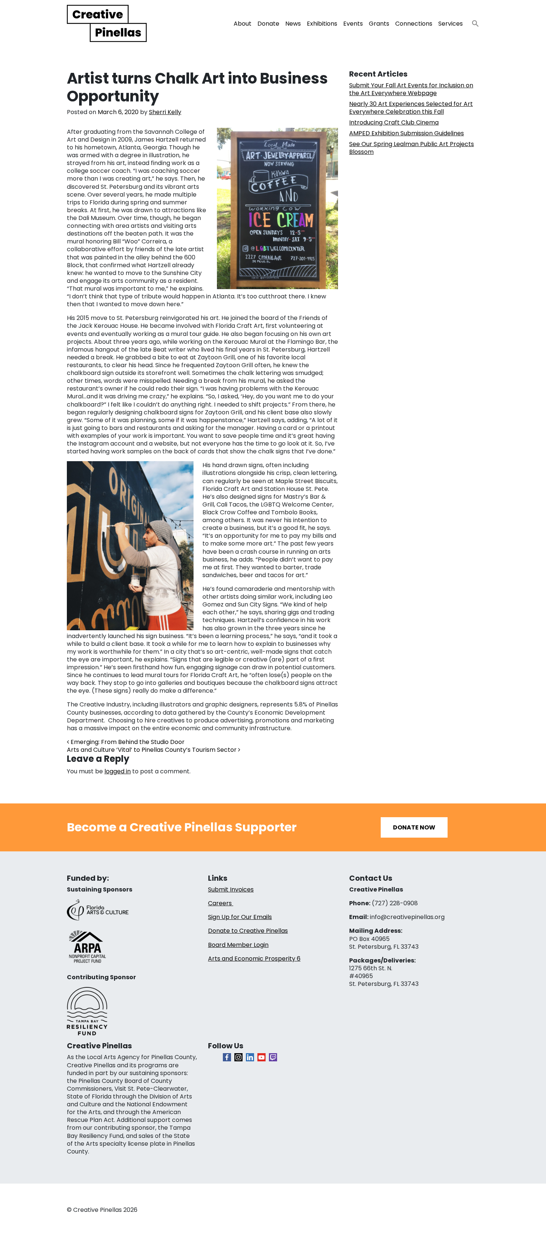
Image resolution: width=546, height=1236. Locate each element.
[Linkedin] (250, 1057)
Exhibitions (322, 23)
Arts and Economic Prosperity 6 (254, 958)
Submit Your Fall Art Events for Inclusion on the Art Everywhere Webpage (411, 89)
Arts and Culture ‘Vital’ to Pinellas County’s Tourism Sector (152, 749)
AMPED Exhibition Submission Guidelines (406, 133)
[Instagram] (238, 1057)
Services (450, 23)
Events (353, 23)
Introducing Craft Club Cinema (394, 122)
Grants (379, 23)
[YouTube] (261, 1057)
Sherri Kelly (165, 112)
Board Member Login (238, 945)
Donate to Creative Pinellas (248, 930)
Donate (268, 23)
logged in (117, 771)
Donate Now (414, 827)
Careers (220, 903)
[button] (472, 21)
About (242, 23)
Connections (413, 23)
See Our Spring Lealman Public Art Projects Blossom (411, 148)
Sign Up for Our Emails (240, 917)
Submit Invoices (231, 889)
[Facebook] (227, 1057)
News (293, 23)
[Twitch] (273, 1057)
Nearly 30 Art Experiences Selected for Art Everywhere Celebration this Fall (411, 108)
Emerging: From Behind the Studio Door (127, 742)
